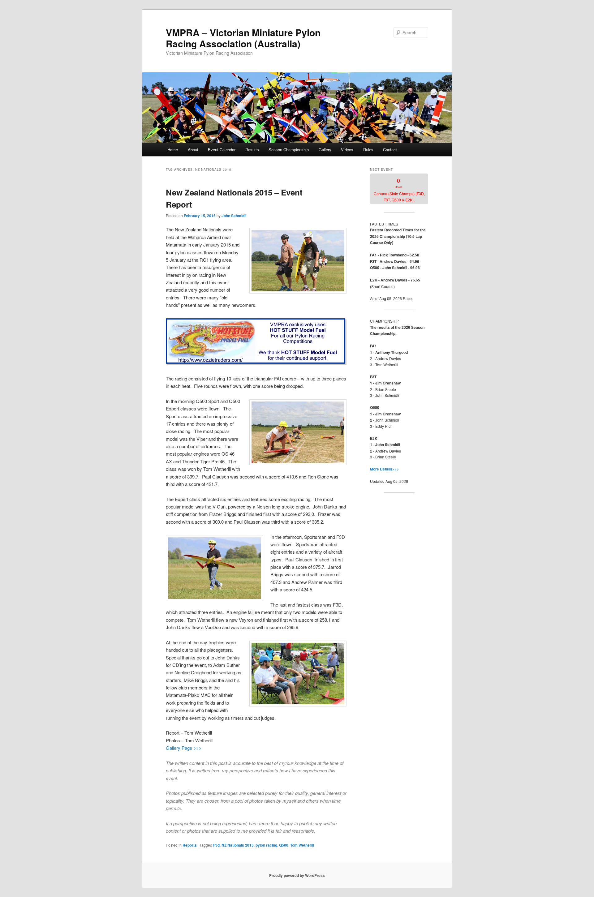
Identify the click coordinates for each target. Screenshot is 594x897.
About (193, 149)
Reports (190, 845)
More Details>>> (384, 469)
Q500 (283, 845)
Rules (368, 149)
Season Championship (289, 149)
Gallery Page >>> (184, 748)
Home (172, 149)
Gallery (325, 149)
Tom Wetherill (302, 845)
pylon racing (266, 845)
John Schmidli (234, 215)
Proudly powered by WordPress (297, 875)
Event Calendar (221, 149)
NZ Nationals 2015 (238, 845)
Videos (347, 149)
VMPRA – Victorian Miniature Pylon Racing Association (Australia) (243, 38)
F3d (216, 845)
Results (252, 149)
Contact (390, 149)
